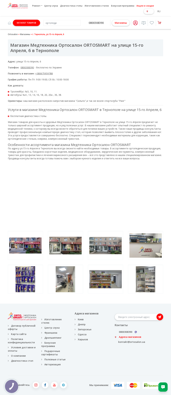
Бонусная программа (122, 5)
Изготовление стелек (97, 5)
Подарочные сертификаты (50, 352)
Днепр (82, 324)
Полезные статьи (54, 359)
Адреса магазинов (130, 336)
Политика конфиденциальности (21, 340)
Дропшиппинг (52, 337)
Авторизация (52, 364)
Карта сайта (18, 334)
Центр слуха (51, 5)
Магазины (121, 22)
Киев (81, 319)
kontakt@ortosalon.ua (131, 341)
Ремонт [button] (36, 5)
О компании (18, 355)
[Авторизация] (135, 23)
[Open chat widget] (163, 387)
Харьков (83, 339)
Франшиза (50, 332)
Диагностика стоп (22, 360)
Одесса (82, 334)
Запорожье (84, 329)
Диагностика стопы (71, 5)
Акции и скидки (145, 5)
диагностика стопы (35, 116)
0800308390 (96, 23)
